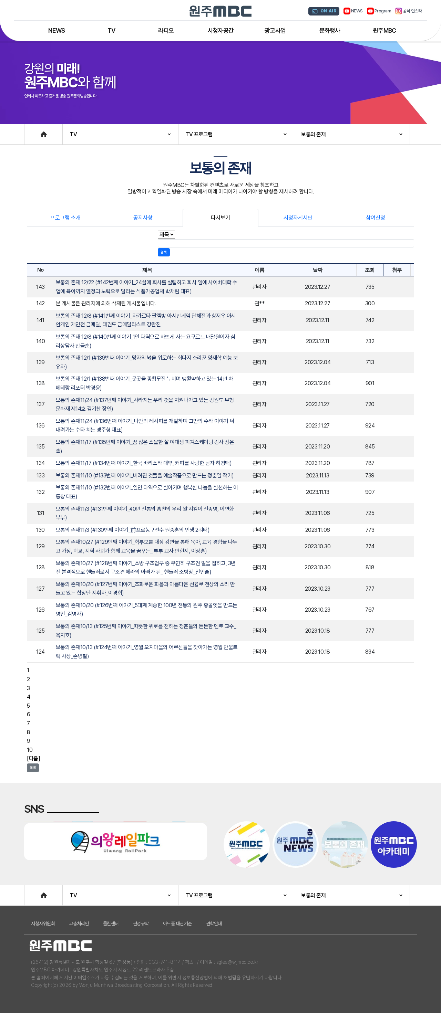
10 (29, 750)
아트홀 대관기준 (177, 923)
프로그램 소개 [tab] (65, 217)
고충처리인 (79, 923)
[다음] (33, 758)
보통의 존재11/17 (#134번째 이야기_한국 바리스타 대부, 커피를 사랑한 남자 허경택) (144, 463)
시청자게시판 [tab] (298, 217)
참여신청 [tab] (375, 217)
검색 (164, 252)
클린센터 (111, 923)
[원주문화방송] (220, 11)
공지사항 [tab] (143, 217)
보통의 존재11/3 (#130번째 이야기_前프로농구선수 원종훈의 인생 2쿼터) (133, 530)
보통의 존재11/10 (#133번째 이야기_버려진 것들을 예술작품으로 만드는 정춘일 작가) (145, 475)
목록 (33, 768)
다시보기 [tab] (220, 217)
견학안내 (214, 923)
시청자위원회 (43, 923)
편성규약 (141, 923)
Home (31, 131)
